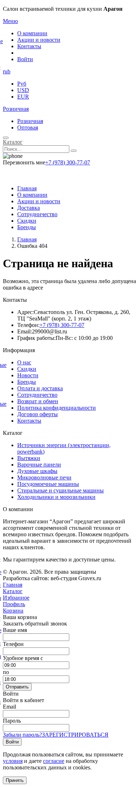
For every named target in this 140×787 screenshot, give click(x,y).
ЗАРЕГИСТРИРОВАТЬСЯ (75, 735)
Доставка (28, 208)
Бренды (26, 227)
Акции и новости (38, 40)
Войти (25, 59)
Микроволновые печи (44, 477)
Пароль (12, 721)
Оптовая (27, 127)
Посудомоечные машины (48, 484)
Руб (21, 84)
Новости (27, 375)
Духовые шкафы (37, 471)
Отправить (17, 687)
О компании (32, 33)
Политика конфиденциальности (56, 408)
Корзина (13, 611)
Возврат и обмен (37, 401)
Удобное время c (23, 658)
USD (23, 90)
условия (13, 761)
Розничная (16, 109)
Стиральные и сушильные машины (60, 490)
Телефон (13, 644)
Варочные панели (39, 464)
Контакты (29, 46)
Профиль (14, 604)
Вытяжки (28, 458)
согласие (53, 761)
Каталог (13, 142)
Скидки (26, 221)
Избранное (16, 598)
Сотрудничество (37, 214)
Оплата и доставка (40, 388)
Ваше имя (15, 630)
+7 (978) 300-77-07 (67, 162)
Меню (10, 21)
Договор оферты (37, 414)
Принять (15, 780)
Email (9, 707)
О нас (24, 362)
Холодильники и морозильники (56, 497)
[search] (73, 151)
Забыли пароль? (22, 735)
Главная (27, 188)
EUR (23, 97)
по (6, 672)
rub (6, 71)
